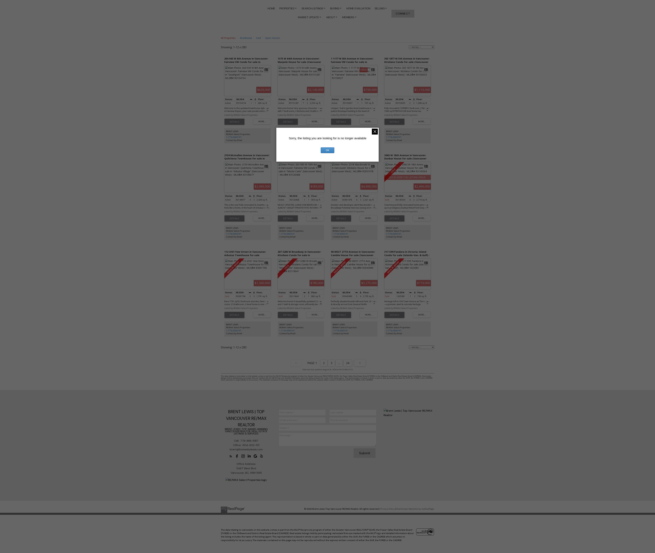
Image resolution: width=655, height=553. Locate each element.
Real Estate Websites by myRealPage (415, 508)
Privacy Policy (388, 508)
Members (348, 17)
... (339, 363)
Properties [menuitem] (286, 8)
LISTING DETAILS (234, 122)
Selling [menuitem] (380, 8)
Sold (258, 38)
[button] (402, 14)
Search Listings (312, 8)
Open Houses (272, 38)
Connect (403, 13)
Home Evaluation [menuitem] (358, 8)
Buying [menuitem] (334, 8)
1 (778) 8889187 (233, 137)
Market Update (308, 17)
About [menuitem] (330, 17)
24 (347, 363)
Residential (246, 38)
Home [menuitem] (271, 8)
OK (327, 150)
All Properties (228, 38)
